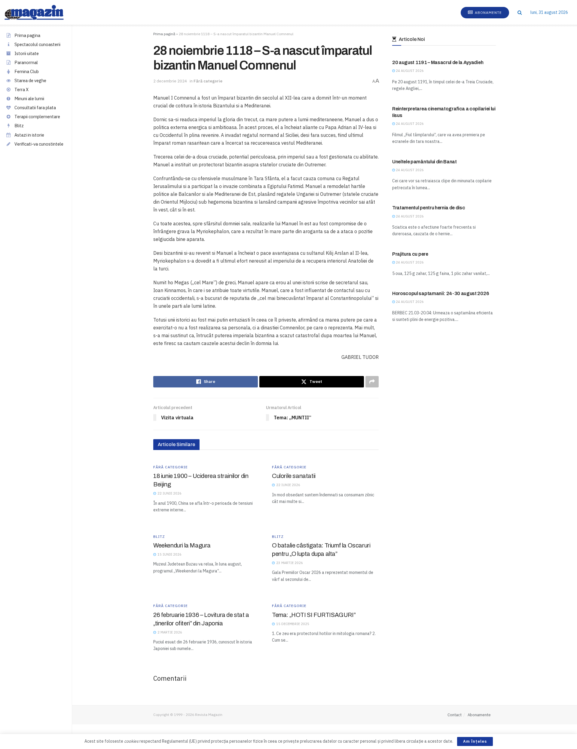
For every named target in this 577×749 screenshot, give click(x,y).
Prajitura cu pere (410, 254)
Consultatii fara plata (35, 107)
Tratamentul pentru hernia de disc (428, 207)
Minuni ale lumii (29, 98)
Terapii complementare (37, 116)
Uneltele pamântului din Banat (424, 161)
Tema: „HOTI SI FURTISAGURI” (314, 615)
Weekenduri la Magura (182, 545)
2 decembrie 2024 (170, 81)
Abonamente (488, 12)
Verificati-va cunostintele (38, 144)
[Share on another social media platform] (372, 381)
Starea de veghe (30, 80)
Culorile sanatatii (294, 476)
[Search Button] (519, 12)
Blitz (19, 125)
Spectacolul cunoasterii (37, 44)
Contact (454, 714)
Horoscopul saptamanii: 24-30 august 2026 (440, 293)
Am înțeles (475, 741)
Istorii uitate (26, 53)
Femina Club (26, 71)
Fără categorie (208, 81)
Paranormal (26, 62)
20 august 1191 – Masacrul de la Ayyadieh (437, 62)
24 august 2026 (409, 71)
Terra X (21, 89)
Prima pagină (164, 34)
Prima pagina (27, 35)
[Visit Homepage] (40, 12)
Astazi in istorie (29, 135)
